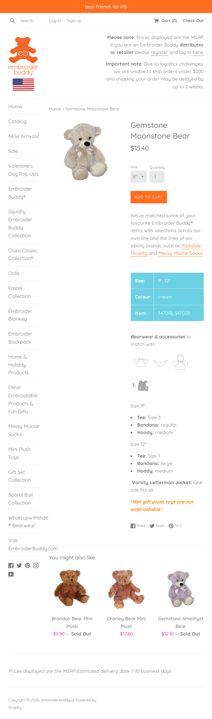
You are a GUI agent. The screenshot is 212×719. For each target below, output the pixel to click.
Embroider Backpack (20, 338)
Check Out (193, 20)
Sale (13, 151)
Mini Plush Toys (19, 453)
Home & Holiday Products (18, 365)
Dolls (13, 273)
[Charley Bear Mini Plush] (126, 589)
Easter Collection (19, 292)
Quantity (157, 167)
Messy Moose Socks (23, 430)
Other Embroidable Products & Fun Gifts (23, 399)
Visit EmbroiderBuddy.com (24, 544)
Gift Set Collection (19, 476)
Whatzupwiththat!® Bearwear (24, 522)
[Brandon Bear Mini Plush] (72, 589)
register (159, 52)
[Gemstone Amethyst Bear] (181, 589)
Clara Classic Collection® (23, 254)
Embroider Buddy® (20, 193)
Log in (55, 20)
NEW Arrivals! (23, 136)
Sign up (74, 20)
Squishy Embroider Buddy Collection (20, 223)
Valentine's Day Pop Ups (23, 170)
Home (15, 106)
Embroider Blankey (20, 315)
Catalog (17, 121)
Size (134, 166)
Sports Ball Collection (20, 499)
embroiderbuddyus (57, 699)
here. (198, 52)
